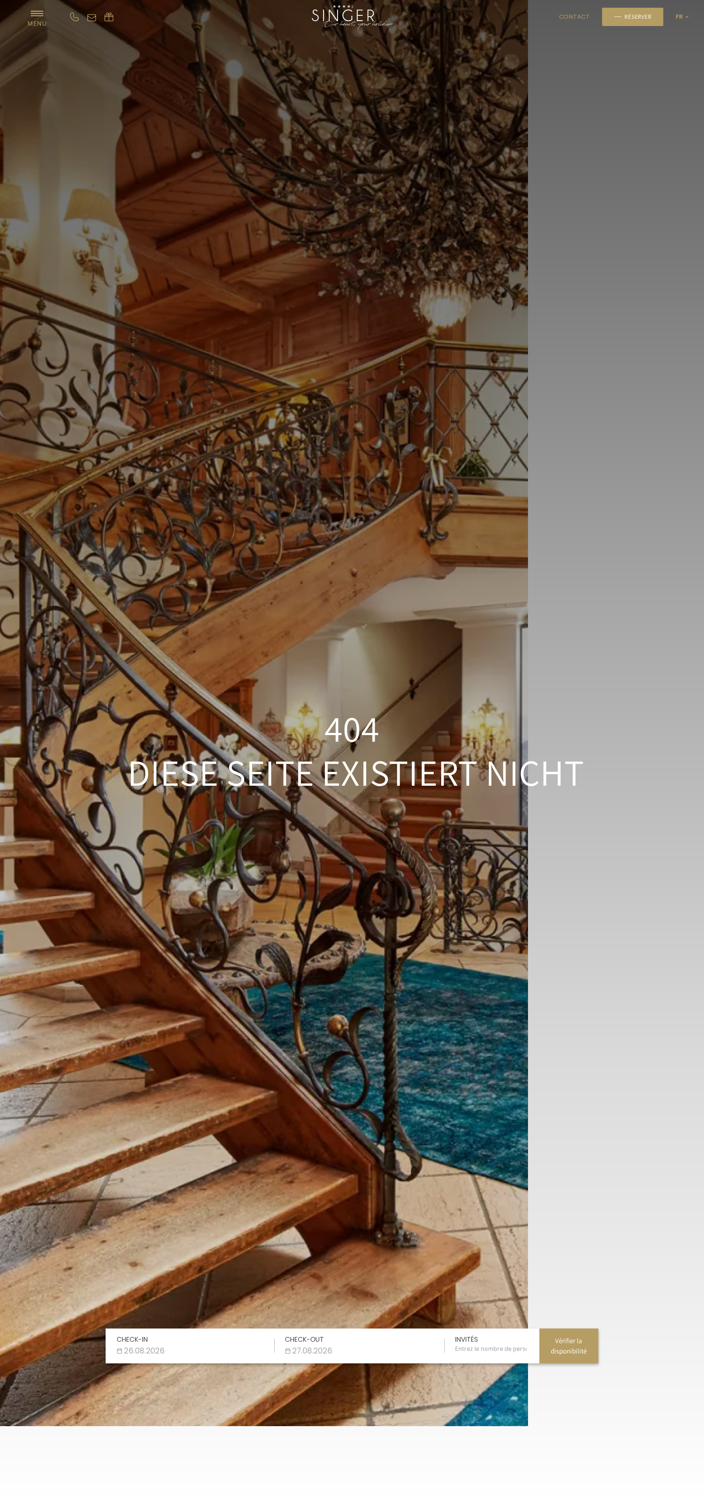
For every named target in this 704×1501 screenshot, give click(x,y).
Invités (466, 1339)
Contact (574, 16)
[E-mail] (91, 16)
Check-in (132, 1339)
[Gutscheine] (108, 16)
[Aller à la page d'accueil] (352, 17)
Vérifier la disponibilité (569, 1346)
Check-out (304, 1339)
